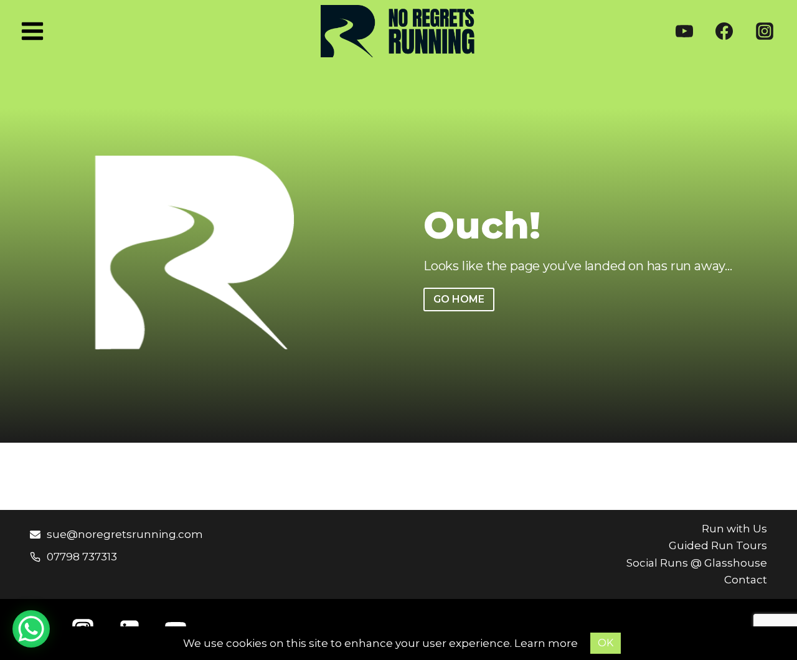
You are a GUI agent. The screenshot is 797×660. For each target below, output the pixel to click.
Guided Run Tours (718, 545)
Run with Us (734, 528)
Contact (745, 579)
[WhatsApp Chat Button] (31, 629)
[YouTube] (684, 31)
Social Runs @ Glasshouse (696, 563)
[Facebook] (724, 31)
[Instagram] (764, 31)
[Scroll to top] (765, 622)
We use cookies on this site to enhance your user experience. (348, 643)
